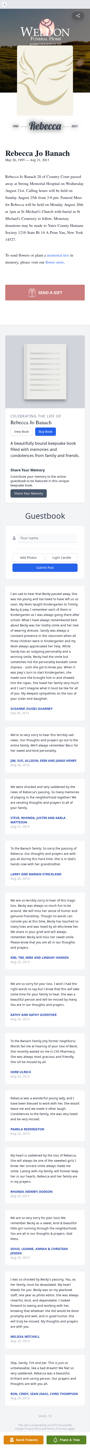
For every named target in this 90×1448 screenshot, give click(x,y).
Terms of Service (57, 1429)
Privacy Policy (32, 1429)
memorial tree (58, 255)
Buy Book (45, 431)
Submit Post (45, 567)
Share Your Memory (28, 493)
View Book (21, 431)
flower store (54, 262)
